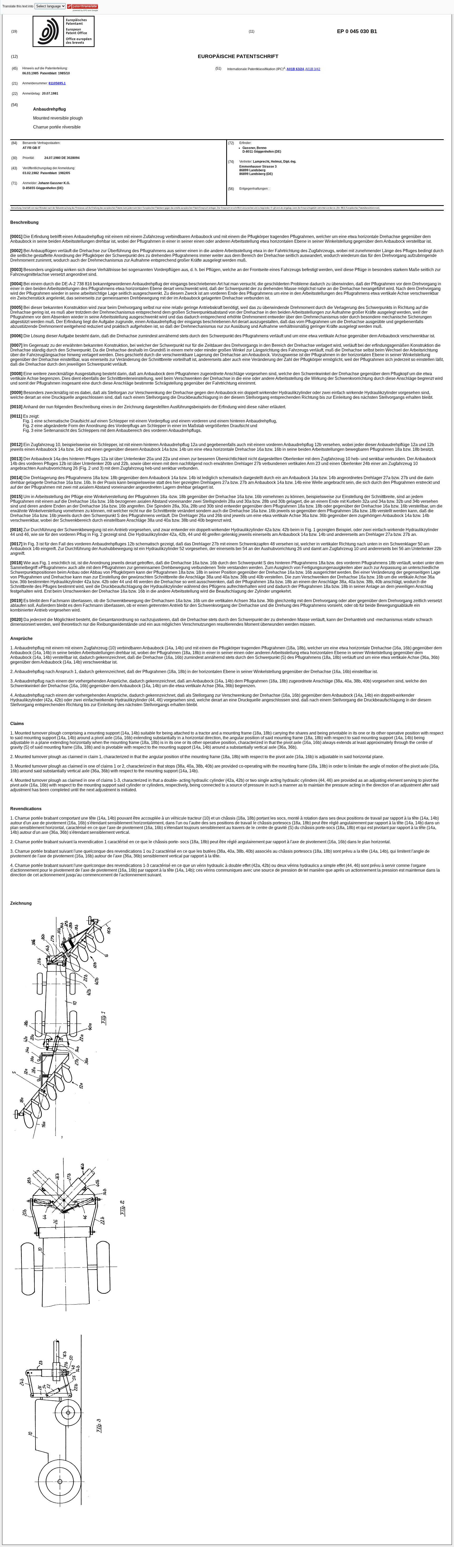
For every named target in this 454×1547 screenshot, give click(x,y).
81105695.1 (57, 83)
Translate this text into (17, 6)
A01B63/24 (295, 69)
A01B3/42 (312, 69)
